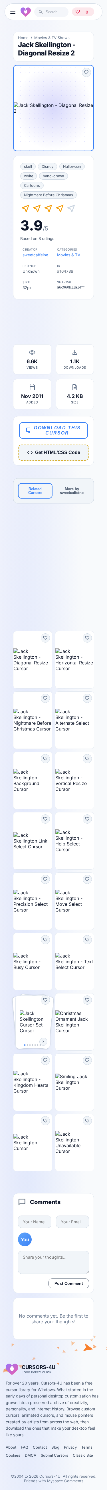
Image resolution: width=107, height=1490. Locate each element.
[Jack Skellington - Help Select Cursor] (74, 841)
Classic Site (83, 1455)
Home (23, 37)
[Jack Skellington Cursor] (32, 1142)
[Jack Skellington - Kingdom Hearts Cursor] (32, 1082)
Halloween (72, 166)
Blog (55, 1447)
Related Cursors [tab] (35, 491)
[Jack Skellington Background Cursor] (32, 780)
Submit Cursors (54, 1455)
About (11, 1447)
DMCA (30, 1455)
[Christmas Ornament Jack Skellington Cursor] (74, 1022)
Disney (47, 166)
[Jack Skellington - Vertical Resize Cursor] (74, 780)
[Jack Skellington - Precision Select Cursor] (32, 901)
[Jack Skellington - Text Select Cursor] (74, 961)
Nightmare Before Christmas (48, 195)
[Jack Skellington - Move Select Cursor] (74, 901)
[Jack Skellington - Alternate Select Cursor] (74, 720)
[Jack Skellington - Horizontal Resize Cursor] (74, 660)
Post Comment (68, 1283)
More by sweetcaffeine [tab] (72, 491)
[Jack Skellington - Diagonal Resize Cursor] (32, 660)
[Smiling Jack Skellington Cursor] (74, 1082)
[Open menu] (12, 12)
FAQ (24, 1447)
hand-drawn (53, 176)
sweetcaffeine (35, 255)
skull (28, 166)
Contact (40, 1447)
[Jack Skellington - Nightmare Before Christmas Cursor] (32, 720)
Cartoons (32, 185)
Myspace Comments (65, 1481)
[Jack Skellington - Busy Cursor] (32, 961)
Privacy (70, 1447)
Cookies (13, 1455)
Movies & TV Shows (52, 37)
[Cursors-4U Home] (26, 12)
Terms (86, 1447)
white (28, 176)
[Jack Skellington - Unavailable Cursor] (74, 1142)
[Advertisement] (53, 323)
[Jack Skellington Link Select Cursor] (32, 841)
